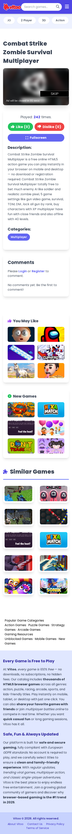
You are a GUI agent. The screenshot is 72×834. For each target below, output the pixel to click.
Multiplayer (19, 237)
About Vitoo (16, 824)
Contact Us (35, 824)
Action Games (15, 625)
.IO (9, 20)
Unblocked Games (19, 639)
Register (38, 271)
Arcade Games (29, 629)
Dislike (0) (52, 126)
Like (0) (23, 126)
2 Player (26, 20)
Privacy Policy (55, 824)
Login (22, 271)
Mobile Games (45, 639)
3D (44, 20)
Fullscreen (38, 137)
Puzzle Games (38, 625)
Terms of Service (37, 828)
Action (60, 20)
